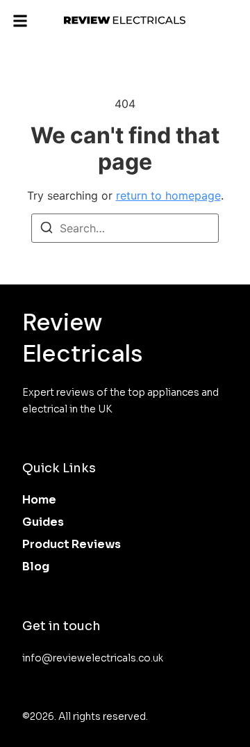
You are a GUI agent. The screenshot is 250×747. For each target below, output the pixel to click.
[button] (20, 21)
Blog (35, 566)
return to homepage (168, 195)
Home (39, 499)
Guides (43, 522)
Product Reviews (71, 544)
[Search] (46, 229)
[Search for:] (125, 228)
